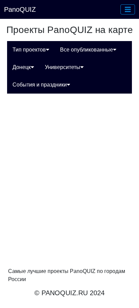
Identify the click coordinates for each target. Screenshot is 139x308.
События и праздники (39, 85)
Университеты (62, 67)
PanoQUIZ (20, 9)
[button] (128, 9)
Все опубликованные (86, 50)
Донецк (21, 67)
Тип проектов (29, 50)
